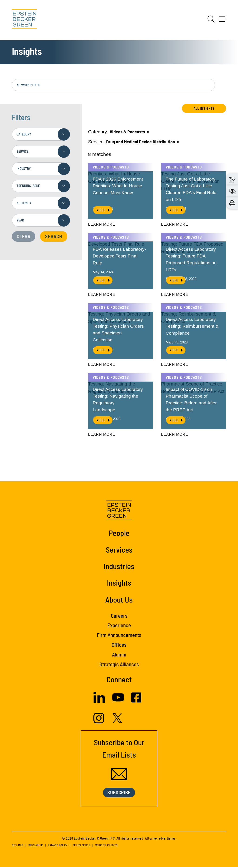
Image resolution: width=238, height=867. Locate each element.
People (119, 532)
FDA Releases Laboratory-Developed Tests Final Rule (119, 256)
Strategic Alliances (119, 664)
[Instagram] (99, 721)
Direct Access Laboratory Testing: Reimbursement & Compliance (192, 326)
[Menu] (222, 20)
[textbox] (41, 220)
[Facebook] (136, 700)
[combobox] (41, 220)
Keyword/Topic (28, 85)
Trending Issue (28, 186)
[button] (232, 178)
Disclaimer (35, 845)
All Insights (204, 108)
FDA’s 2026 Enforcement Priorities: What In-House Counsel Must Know (118, 186)
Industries (119, 566)
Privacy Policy (57, 845)
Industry (24, 168)
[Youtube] (118, 701)
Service (23, 151)
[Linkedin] (99, 701)
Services (119, 549)
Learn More (101, 224)
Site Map (17, 845)
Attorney (24, 203)
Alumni (119, 654)
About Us (119, 599)
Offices (119, 644)
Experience (119, 625)
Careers (119, 615)
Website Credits (106, 845)
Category (24, 134)
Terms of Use (81, 845)
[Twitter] (117, 721)
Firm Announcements (119, 635)
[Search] (211, 19)
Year (20, 220)
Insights (119, 582)
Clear (23, 236)
